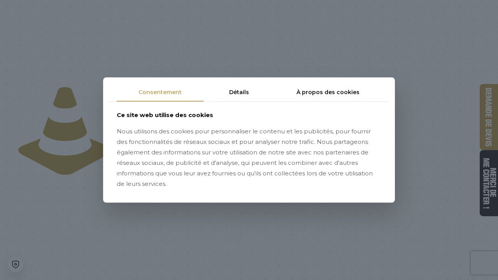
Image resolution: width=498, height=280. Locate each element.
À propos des (327, 92)
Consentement (160, 92)
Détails (239, 92)
